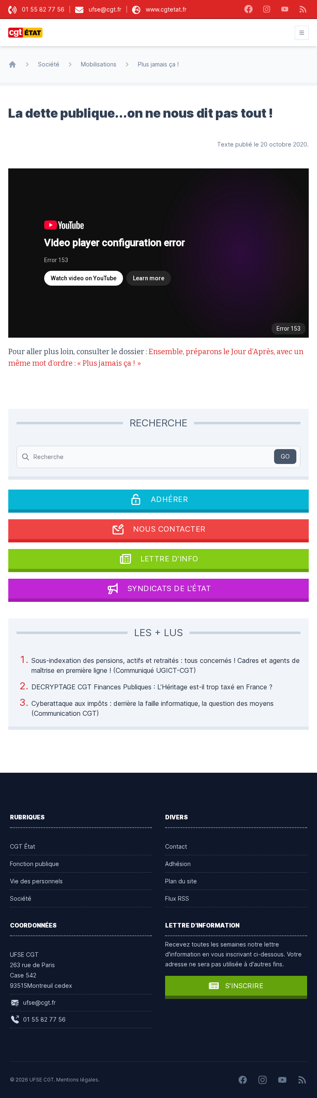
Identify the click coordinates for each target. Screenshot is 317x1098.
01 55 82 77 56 (43, 9)
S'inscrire (244, 986)
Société (48, 64)
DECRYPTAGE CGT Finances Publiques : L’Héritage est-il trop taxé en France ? (151, 687)
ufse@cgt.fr (105, 9)
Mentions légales (77, 1080)
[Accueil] (12, 64)
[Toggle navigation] (302, 33)
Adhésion (178, 863)
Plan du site (181, 881)
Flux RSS (177, 898)
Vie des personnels (36, 881)
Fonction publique (34, 863)
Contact (176, 846)
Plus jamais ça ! (158, 64)
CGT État (22, 846)
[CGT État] (27, 33)
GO (285, 456)
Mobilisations (98, 64)
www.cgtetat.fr (166, 9)
